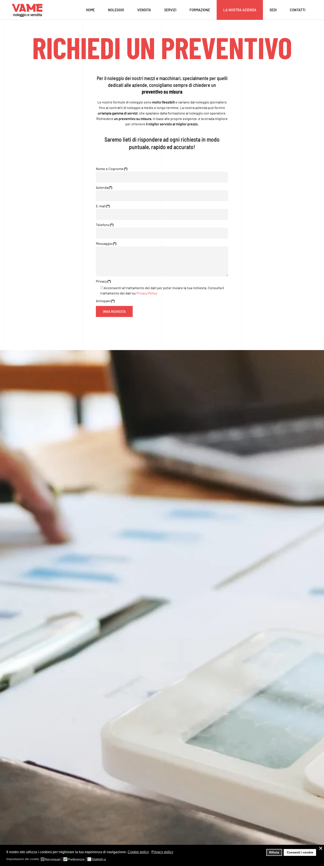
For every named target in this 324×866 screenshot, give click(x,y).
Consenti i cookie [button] (300, 852)
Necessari (53, 859)
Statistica (98, 859)
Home (90, 9)
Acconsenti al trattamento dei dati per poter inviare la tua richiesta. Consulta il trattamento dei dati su (162, 290)
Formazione (200, 9)
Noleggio (116, 9)
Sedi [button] (273, 9)
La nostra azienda (239, 9)
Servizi (170, 9)
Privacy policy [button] (162, 852)
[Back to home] (28, 10)
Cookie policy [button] (138, 852)
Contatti (297, 9)
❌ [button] (320, 848)
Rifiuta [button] (274, 852)
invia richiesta (114, 311)
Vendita (144, 9)
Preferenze (76, 859)
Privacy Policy (146, 293)
